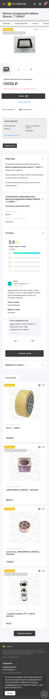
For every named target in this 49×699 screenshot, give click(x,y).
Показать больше (24, 633)
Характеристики (21, 24)
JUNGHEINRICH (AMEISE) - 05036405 (22, 490)
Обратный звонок (9, 670)
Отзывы (36, 24)
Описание (6, 24)
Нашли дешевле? (24, 102)
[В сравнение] (39, 385)
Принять (10, 693)
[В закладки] (43, 385)
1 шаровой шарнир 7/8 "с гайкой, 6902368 (20, 615)
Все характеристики (12, 135)
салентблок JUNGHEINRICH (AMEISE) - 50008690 (23, 553)
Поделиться (8, 146)
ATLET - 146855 (13, 428)
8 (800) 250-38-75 (9, 667)
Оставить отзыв (24, 353)
